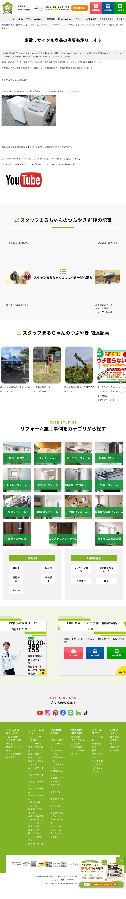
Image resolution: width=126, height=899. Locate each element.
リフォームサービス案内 (35, 738)
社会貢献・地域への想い (13, 742)
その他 (16, 590)
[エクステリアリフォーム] (63, 544)
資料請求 (80, 7)
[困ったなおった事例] (109, 544)
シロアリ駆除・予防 (35, 838)
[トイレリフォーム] (17, 490)
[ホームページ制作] (70, 880)
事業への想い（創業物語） (12, 735)
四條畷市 (48, 579)
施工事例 (51, 19)
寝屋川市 (16, 579)
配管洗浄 (101, 53)
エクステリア (34, 829)
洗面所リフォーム (35, 797)
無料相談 (96, 10)
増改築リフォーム (56, 800)
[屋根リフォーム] (17, 517)
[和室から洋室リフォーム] (109, 517)
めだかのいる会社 (30, 56)
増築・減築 (33, 754)
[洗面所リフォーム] (47, 490)
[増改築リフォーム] (47, 517)
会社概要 (75, 736)
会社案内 (120, 19)
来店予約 (108, 10)
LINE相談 (120, 10)
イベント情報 (97, 738)
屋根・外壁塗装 (35, 816)
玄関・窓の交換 (56, 821)
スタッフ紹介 (77, 740)
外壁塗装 (81, 580)
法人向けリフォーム (35, 845)
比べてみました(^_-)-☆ (17, 304)
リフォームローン (113, 53)
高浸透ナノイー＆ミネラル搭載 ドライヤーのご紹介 (105, 308)
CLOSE (120, 861)
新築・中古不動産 (35, 749)
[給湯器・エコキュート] (78, 490)
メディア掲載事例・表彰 (13, 756)
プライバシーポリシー (77, 752)
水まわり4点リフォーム (35, 804)
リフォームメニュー (35, 19)
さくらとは (18, 19)
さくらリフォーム (77, 53)
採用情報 (75, 743)
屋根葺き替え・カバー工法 (35, 821)
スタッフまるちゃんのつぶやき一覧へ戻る (63, 278)
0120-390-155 (37, 646)
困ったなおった (65, 19)
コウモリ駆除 (52, 53)
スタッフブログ (97, 756)
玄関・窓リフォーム (35, 769)
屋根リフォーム (56, 793)
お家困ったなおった (106, 569)
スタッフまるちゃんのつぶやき (31, 53)
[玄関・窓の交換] (17, 544)
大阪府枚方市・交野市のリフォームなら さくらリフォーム (58, 876)
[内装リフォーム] (78, 517)
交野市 (16, 567)
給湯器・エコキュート (35, 811)
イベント (79, 19)
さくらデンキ (44, 56)
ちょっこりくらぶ (97, 769)
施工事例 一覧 (56, 735)
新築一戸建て (56, 740)
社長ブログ (97, 750)
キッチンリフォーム (35, 776)
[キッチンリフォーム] (78, 463)
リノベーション (81, 569)
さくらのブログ (106, 19)
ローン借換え (16, 56)
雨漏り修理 (33, 826)
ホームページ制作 (58, 880)
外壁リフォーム (56, 786)
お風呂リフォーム (35, 783)
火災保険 (55, 56)
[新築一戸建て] (17, 463)
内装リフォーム (35, 757)
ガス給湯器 (65, 56)
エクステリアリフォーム (56, 828)
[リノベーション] (47, 463)
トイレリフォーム (35, 790)
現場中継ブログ (97, 745)
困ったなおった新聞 (97, 762)
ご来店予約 (114, 742)
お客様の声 (91, 19)
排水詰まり (91, 53)
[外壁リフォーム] (109, 490)
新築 (106, 580)
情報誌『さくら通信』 (13, 749)
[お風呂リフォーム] (109, 463)
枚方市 (48, 567)
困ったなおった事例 (56, 835)
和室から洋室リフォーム (35, 762)
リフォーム (64, 53)
